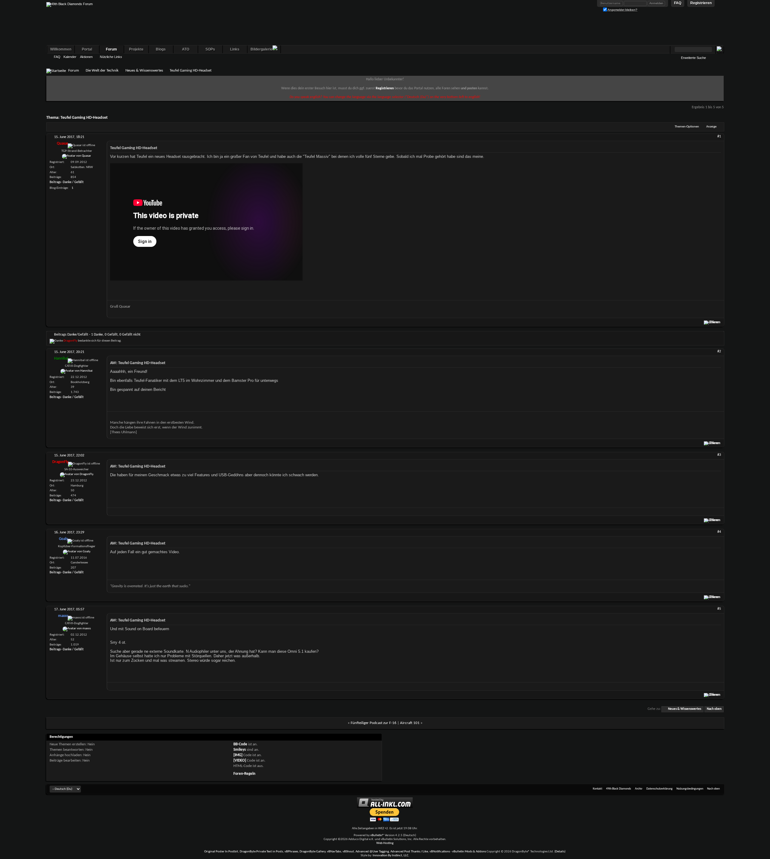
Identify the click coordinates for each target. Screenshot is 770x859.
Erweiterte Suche (693, 58)
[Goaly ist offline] (77, 552)
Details (560, 851)
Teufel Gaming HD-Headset (84, 117)
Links (234, 49)
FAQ (57, 57)
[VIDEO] (239, 760)
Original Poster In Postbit (221, 851)
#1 (719, 136)
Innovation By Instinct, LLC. (391, 855)
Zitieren (715, 322)
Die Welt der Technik (102, 70)
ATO (185, 49)
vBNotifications (440, 851)
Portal (87, 49)
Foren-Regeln (244, 774)
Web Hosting (384, 843)
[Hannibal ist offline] (77, 371)
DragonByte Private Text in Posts (261, 851)
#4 (719, 532)
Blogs (161, 49)
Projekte (136, 49)
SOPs (210, 49)
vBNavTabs (334, 851)
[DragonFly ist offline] (77, 474)
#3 (719, 455)
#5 (719, 609)
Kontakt (597, 788)
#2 (719, 351)
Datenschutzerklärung (659, 788)
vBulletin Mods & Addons (469, 851)
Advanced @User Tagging (372, 851)
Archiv (638, 788)
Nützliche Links (111, 57)
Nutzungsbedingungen (689, 788)
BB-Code (240, 744)
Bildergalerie (262, 49)
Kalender (69, 57)
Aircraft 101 (410, 723)
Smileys (239, 750)
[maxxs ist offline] (77, 629)
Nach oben (714, 709)
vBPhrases (291, 851)
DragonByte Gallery (312, 851)
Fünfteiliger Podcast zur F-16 (373, 723)
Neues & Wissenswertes (144, 70)
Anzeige (711, 126)
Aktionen (86, 57)
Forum (111, 49)
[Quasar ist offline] (77, 156)
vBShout (348, 851)
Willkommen (60, 49)
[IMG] (237, 755)
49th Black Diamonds (618, 788)
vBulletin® (377, 835)
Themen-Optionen (687, 126)
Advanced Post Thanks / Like (409, 851)
